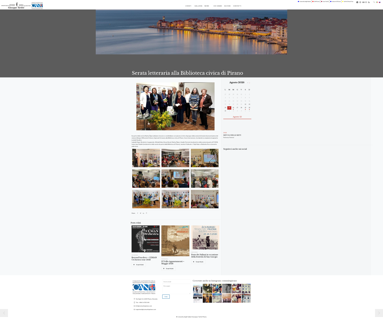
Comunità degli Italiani (305, 1)
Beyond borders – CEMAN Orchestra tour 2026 (144, 258)
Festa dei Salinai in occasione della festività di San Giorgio (204, 256)
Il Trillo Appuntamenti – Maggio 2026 (172, 262)
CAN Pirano (317, 1)
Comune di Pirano (336, 1)
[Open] (197, 288)
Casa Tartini (326, 1)
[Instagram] (201, 292)
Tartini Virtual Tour (348, 1)
